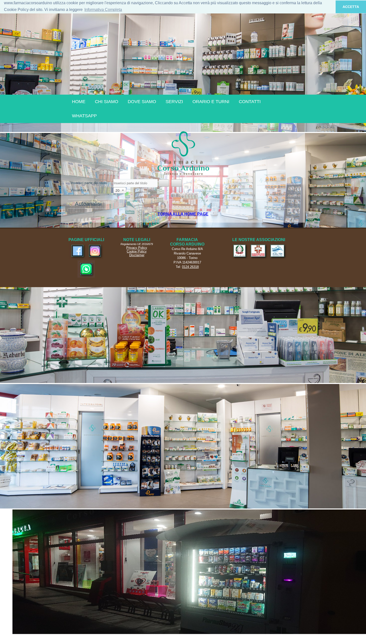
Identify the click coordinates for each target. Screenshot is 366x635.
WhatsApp (84, 115)
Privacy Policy (136, 248)
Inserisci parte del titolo (89, 183)
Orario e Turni (210, 101)
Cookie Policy (137, 251)
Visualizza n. (80, 190)
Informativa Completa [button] (103, 9)
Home (78, 101)
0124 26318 (190, 267)
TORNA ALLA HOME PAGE (183, 214)
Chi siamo (106, 101)
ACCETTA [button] (351, 7)
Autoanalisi (88, 204)
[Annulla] (176, 183)
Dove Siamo (142, 101)
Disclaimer (136, 255)
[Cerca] (164, 183)
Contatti (250, 101)
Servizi (174, 101)
